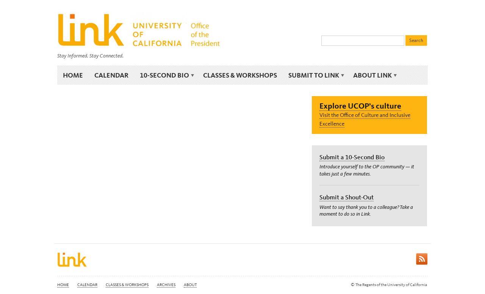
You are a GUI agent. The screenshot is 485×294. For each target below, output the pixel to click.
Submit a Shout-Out (346, 197)
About (190, 284)
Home (73, 75)
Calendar (111, 75)
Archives (166, 284)
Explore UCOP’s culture (360, 105)
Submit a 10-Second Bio (352, 157)
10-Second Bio (161, 75)
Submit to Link (311, 75)
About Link (369, 75)
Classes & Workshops (240, 75)
